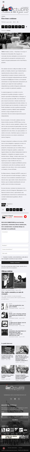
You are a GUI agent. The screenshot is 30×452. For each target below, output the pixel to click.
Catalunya (3, 16)
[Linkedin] (9, 26)
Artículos (3, 290)
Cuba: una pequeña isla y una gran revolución (16, 305)
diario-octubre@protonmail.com (18, 395)
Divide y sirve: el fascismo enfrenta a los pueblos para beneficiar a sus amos (17, 315)
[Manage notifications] (4, 448)
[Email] (16, 26)
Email (2, 411)
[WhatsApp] (6, 26)
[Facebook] (2, 26)
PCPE (7, 205)
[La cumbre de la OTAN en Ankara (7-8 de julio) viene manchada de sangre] (7, 350)
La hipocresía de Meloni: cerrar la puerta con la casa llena (17, 323)
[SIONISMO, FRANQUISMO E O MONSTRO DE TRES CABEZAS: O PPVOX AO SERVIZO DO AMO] (4, 332)
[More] (26, 26)
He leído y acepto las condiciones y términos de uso (15, 417)
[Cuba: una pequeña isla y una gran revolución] (4, 306)
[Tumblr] (19, 26)
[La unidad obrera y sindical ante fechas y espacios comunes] (7, 369)
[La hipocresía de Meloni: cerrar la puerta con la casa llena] (4, 324)
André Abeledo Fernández (10, 290)
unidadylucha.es (9, 203)
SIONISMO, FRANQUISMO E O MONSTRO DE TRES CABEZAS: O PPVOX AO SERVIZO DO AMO (17, 333)
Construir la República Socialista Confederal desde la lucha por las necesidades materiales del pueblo (22, 376)
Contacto (20, 447)
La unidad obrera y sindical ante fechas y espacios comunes (7, 376)
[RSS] (11, 399)
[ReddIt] (13, 26)
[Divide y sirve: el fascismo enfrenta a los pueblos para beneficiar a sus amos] (4, 315)
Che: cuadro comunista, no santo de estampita (12, 293)
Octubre (8, 30)
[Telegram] (23, 26)
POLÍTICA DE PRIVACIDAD (23, 450)
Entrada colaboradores (12, 447)
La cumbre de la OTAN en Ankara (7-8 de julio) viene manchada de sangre (7, 357)
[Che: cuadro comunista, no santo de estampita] (13, 281)
